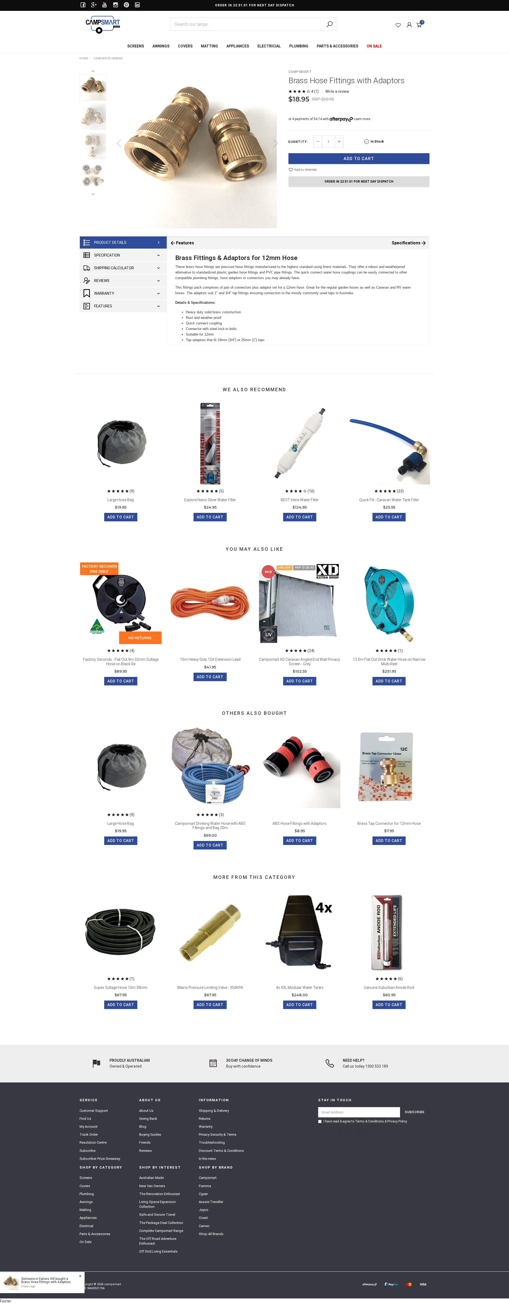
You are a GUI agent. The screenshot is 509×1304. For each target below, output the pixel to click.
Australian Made (151, 1178)
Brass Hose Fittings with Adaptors (46, 1282)
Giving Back (148, 1119)
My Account (89, 1127)
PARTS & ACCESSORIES (337, 46)
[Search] (329, 24)
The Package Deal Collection (161, 1223)
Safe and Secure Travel (157, 1215)
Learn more (362, 119)
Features (103, 306)
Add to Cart (359, 158)
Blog (142, 1127)
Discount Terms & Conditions (221, 1151)
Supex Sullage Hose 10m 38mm (120, 987)
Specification (107, 255)
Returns (204, 1119)
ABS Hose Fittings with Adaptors (300, 823)
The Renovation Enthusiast (159, 1194)
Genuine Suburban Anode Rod (389, 987)
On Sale (85, 1242)
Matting (85, 1210)
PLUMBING (298, 46)
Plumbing (87, 1194)
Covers (85, 1186)
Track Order (89, 1134)
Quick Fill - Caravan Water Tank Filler (389, 500)
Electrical (86, 1226)
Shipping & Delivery (214, 1111)
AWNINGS (160, 46)
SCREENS (135, 46)
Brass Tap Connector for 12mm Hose (389, 823)
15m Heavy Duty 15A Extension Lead (210, 659)
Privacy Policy (397, 1121)
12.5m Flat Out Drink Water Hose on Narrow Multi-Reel (389, 661)
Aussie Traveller (211, 1202)
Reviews (101, 281)
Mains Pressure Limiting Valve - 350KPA (210, 987)
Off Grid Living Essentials (158, 1251)
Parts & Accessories (95, 1234)
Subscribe (87, 1151)
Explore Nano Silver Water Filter (210, 500)
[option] (197, 148)
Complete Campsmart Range (161, 1231)
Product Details (110, 242)
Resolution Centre (93, 1142)
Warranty (104, 293)
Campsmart (300, 72)
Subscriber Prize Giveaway (100, 1159)
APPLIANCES (237, 46)
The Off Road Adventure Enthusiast (157, 1241)
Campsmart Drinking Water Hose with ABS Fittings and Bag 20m (210, 825)
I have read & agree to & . (365, 1121)
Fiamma (205, 1186)
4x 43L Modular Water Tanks (299, 987)
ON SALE (374, 46)
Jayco (203, 1210)
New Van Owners (152, 1186)
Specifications (406, 242)
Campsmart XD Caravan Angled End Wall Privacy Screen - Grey (299, 661)
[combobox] (253, 24)
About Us (146, 1111)
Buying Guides (150, 1134)
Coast (203, 1218)
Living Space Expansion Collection (157, 1204)
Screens (86, 1178)
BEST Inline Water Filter (300, 500)
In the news (207, 1159)
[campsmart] (103, 24)
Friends (145, 1142)
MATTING (209, 46)
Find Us (85, 1119)
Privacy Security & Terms (217, 1134)
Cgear (203, 1194)
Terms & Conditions (369, 1121)
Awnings (86, 1202)
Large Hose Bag (120, 500)
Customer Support (94, 1111)
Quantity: (298, 141)
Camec (204, 1226)
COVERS (185, 46)
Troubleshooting (212, 1142)
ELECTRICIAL (269, 46)
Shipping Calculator (114, 268)
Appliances (88, 1218)
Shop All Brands (211, 1234)
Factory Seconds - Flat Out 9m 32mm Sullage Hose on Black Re (121, 661)
